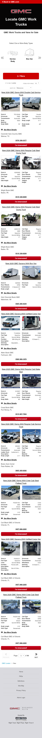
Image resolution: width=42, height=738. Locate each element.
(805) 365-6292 (21, 470)
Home (21, 671)
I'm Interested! (21, 145)
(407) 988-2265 (21, 529)
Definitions (21, 681)
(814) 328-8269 (21, 197)
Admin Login (21, 697)
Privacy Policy (21, 690)
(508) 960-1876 (21, 359)
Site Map (21, 686)
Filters (22, 76)
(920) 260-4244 (21, 304)
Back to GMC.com (11, 1)
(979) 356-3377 (21, 140)
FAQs (21, 676)
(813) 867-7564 (21, 414)
